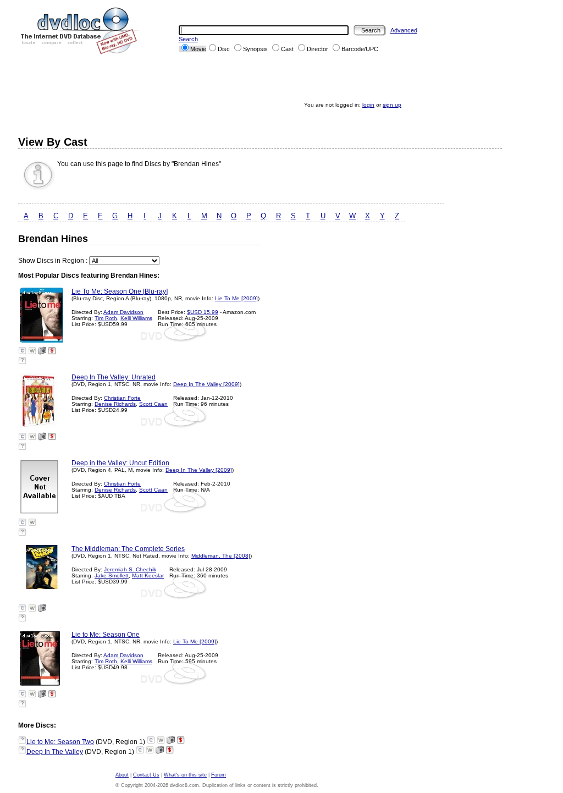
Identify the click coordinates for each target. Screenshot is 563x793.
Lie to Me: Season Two (60, 742)
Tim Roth (106, 318)
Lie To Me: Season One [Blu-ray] (119, 291)
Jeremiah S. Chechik (130, 569)
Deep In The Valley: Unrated (113, 377)
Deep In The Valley (54, 752)
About (122, 775)
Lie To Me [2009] (236, 298)
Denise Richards (115, 404)
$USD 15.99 (202, 312)
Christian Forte (122, 398)
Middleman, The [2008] (220, 556)
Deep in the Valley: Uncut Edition (120, 463)
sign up (392, 105)
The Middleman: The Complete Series (128, 549)
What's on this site (185, 775)
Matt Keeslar (148, 575)
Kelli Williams (136, 318)
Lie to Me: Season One (105, 634)
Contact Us (146, 775)
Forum (218, 775)
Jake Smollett (112, 575)
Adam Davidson (123, 312)
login (368, 105)
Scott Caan (153, 404)
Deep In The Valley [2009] (206, 384)
